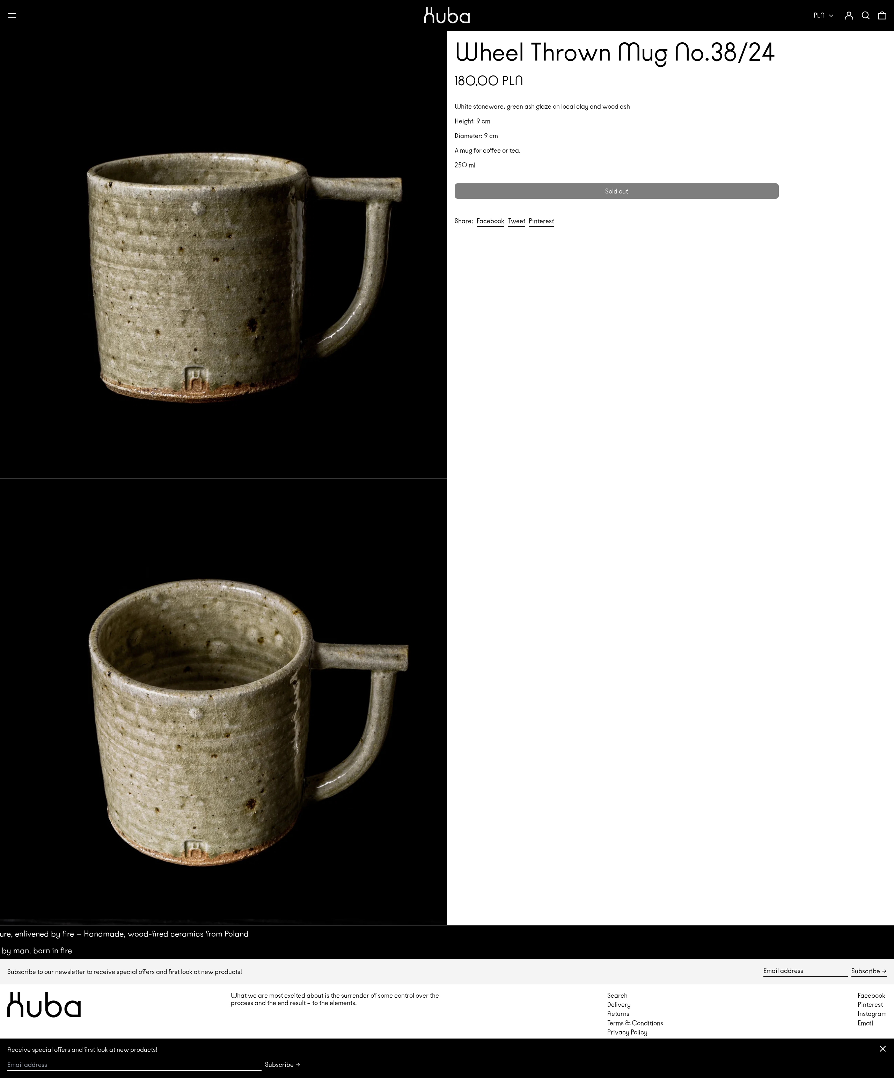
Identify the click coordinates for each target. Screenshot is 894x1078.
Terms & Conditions (635, 1023)
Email (865, 1023)
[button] (865, 15)
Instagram (872, 1013)
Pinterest (870, 1004)
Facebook (871, 995)
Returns (618, 1014)
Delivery (619, 1004)
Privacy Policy (627, 1032)
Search (617, 995)
